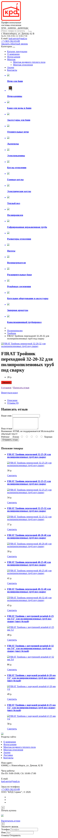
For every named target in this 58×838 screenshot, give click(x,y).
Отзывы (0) (13, 403)
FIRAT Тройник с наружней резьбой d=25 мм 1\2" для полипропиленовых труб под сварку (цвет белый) (31, 708)
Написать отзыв (21, 387)
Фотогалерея (13, 57)
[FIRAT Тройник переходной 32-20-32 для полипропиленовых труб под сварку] (29, 346)
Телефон (5, 829)
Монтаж (11, 59)
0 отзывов (6, 387)
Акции (10, 67)
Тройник (11, 333)
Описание (12, 400)
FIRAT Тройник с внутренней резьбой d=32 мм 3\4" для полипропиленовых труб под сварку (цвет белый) (30, 648)
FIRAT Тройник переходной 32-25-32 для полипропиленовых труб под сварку (29, 509)
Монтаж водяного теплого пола (29, 62)
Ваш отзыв (6, 428)
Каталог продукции (17, 51)
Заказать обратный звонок (14, 44)
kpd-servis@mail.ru (18, 38)
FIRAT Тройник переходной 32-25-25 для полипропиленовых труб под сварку (29, 482)
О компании (13, 54)
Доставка (8, 755)
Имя (3, 832)
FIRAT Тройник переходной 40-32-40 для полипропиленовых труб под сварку (29, 590)
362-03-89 (10, 41)
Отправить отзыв (10, 440)
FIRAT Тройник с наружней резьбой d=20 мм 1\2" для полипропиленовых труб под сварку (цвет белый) (31, 678)
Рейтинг (5, 437)
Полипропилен (15, 330)
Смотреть (12, 475)
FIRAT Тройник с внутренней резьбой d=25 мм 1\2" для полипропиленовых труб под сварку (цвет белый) (30, 619)
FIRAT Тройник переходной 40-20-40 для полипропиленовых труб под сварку (29, 536)
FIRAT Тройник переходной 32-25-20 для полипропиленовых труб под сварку (29, 455)
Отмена (5, 835)
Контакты (12, 70)
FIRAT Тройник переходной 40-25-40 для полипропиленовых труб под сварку (29, 563)
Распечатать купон (10, 821)
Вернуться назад (9, 392)
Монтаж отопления (23, 65)
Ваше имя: (6, 415)
